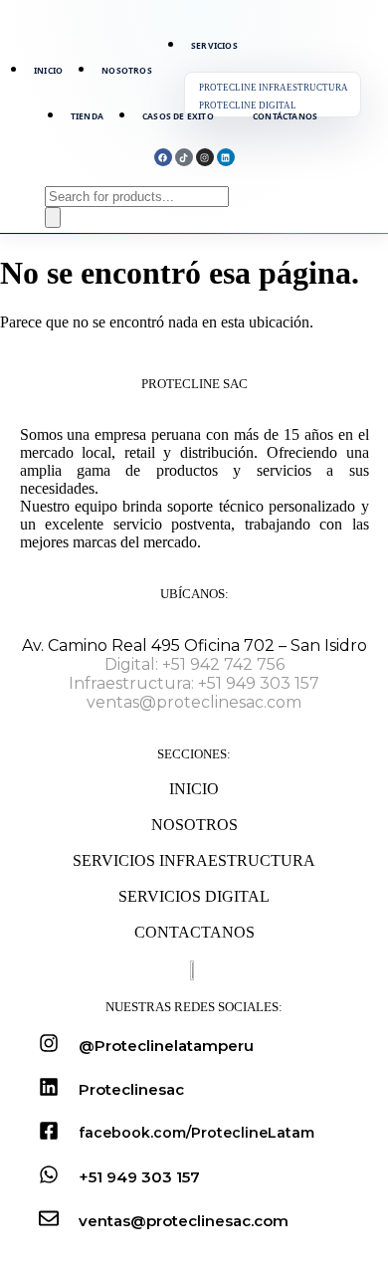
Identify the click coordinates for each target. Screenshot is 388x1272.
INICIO (194, 788)
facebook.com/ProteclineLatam (196, 1133)
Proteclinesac (131, 1089)
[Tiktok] (184, 157)
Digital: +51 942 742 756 (194, 664)
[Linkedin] (226, 157)
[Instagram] (205, 157)
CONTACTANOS (194, 932)
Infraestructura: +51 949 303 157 (194, 683)
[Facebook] (163, 157)
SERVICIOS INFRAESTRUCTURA (194, 860)
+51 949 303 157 (139, 1176)
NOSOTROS (194, 824)
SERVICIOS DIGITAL (194, 896)
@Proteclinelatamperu (166, 1045)
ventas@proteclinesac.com (194, 702)
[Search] (53, 217)
